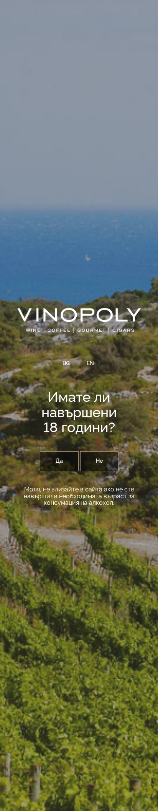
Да (59, 461)
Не (99, 461)
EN (90, 363)
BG (66, 363)
